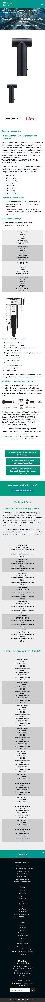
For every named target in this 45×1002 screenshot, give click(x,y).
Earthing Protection (22, 876)
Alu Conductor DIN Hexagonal (22, 664)
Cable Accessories (22, 866)
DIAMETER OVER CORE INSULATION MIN (22, 549)
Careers (22, 941)
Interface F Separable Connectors (25, 25)
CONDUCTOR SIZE (22, 659)
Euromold (12, 25)
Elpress (22, 896)
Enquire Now (22, 854)
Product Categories (22, 862)
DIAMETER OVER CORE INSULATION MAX (22, 554)
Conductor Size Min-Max (22, 242)
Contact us (7, 436)
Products (9, 10)
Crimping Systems (23, 871)
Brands (22, 887)
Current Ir (22, 238)
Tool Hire (22, 930)
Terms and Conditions (22, 943)
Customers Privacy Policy (22, 949)
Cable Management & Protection (22, 868)
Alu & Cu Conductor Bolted (22, 672)
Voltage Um (22, 234)
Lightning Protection (22, 879)
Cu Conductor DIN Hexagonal (22, 677)
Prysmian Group (22, 898)
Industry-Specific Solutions (22, 881)
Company (22, 925)
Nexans (16, 10)
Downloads (22, 927)
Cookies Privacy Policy (22, 946)
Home (3, 10)
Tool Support (22, 933)
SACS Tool (22, 917)
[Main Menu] (39, 4)
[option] (22, 57)
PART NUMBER (22, 545)
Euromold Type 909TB (22, 231)
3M (22, 901)
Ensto (22, 906)
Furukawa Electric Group (22, 914)
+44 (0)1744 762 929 (23, 490)
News (22, 938)
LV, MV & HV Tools (23, 874)
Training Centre (22, 935)
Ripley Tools (22, 904)
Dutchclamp (23, 911)
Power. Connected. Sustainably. (22, 951)
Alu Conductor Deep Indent (22, 668)
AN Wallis (22, 909)
